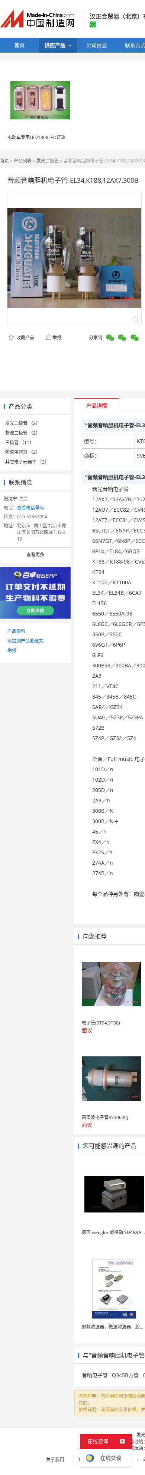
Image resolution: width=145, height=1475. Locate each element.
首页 (4, 161)
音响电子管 (95, 1375)
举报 (56, 337)
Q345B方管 (125, 1375)
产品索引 (16, 631)
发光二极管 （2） (22, 423)
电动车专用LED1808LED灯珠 (36, 137)
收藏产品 (24, 337)
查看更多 (35, 554)
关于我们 (55, 1459)
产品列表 (23, 161)
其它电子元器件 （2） (27, 462)
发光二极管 (47, 161)
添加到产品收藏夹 (25, 641)
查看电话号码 (30, 508)
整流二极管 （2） (22, 433)
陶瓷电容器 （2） (22, 452)
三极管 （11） (19, 442)
